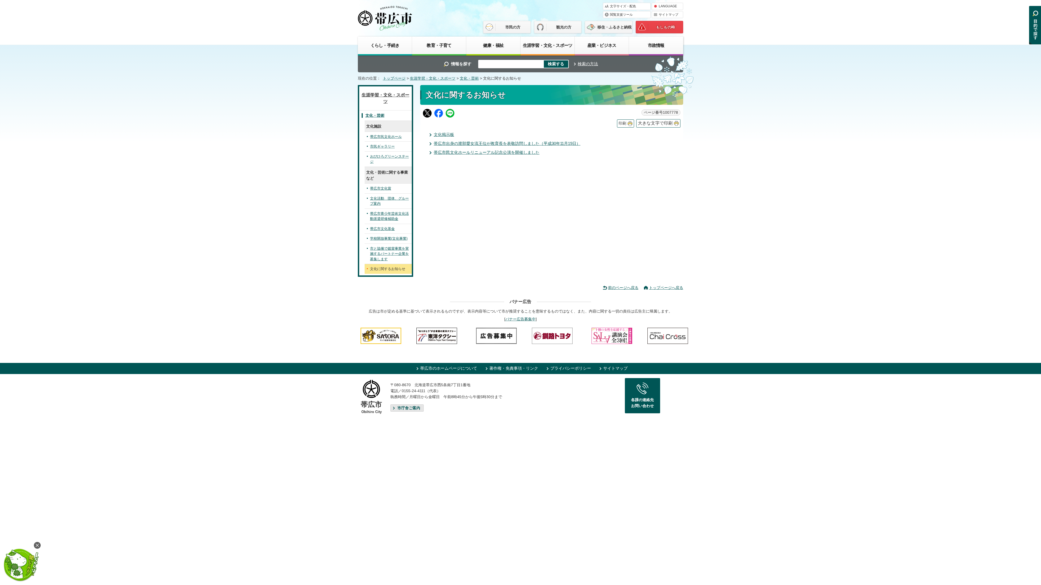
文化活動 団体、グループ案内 (389, 201)
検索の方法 (588, 63)
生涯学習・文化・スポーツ (547, 45)
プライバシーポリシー (570, 368)
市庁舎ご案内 (408, 408)
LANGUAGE (668, 6)
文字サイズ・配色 (623, 6)
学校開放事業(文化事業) (388, 238)
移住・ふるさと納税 (614, 27)
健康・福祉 (493, 45)
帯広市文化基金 (382, 229)
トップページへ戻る (666, 287)
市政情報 (656, 45)
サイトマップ (668, 15)
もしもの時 (665, 27)
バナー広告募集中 (520, 319)
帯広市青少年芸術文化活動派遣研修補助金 (389, 216)
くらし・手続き (385, 45)
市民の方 (512, 27)
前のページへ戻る (623, 287)
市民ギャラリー (382, 146)
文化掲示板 (444, 134)
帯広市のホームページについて (448, 368)
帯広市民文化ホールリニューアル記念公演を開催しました (486, 152)
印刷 (622, 123)
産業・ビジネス (601, 45)
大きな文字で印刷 (655, 123)
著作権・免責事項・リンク (513, 368)
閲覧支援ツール (621, 15)
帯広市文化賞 (380, 188)
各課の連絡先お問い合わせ (642, 403)
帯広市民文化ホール (386, 137)
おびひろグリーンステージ (389, 159)
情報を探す (461, 63)
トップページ (394, 78)
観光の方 (563, 27)
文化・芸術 (469, 78)
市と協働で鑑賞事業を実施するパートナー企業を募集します (389, 253)
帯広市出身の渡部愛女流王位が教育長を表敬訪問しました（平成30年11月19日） (507, 143)
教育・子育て (439, 45)
